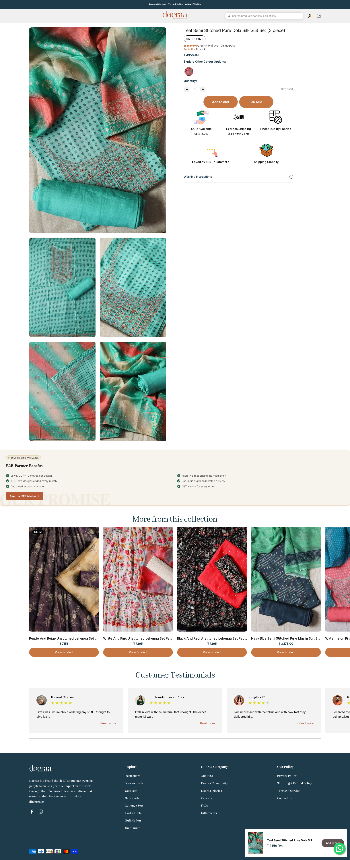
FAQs (204, 806)
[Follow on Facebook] (31, 811)
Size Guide (132, 828)
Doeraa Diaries (211, 791)
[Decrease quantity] (187, 89)
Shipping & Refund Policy (294, 783)
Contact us (284, 798)
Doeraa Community (214, 783)
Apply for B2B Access (23, 496)
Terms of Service (288, 791)
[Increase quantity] (203, 89)
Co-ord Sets (133, 813)
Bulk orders (133, 821)
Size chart (287, 89)
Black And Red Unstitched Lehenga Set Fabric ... (214, 638)
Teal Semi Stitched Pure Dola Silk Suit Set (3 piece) (292, 840)
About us (207, 776)
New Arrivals (134, 783)
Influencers (209, 813)
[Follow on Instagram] (40, 811)
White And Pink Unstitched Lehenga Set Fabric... (140, 638)
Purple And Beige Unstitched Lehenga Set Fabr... (66, 638)
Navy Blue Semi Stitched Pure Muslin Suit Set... (287, 638)
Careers (206, 798)
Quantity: (190, 81)
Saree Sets (132, 798)
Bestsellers (132, 776)
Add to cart (220, 102)
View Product (64, 652)
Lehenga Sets (134, 806)
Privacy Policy (287, 776)
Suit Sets (131, 791)
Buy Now (256, 101)
